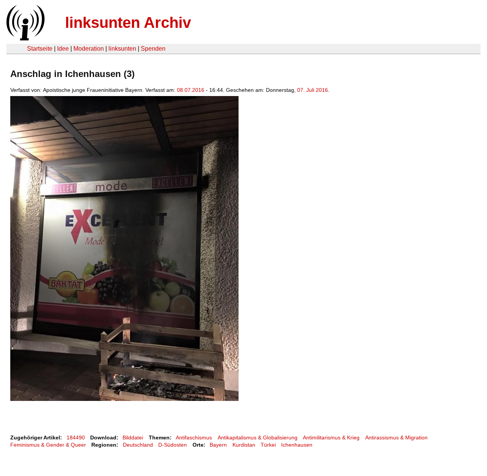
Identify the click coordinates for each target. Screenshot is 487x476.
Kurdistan (243, 445)
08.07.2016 (190, 90)
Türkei (268, 445)
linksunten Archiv (128, 22)
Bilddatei (133, 437)
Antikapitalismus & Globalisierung (258, 437)
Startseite (40, 48)
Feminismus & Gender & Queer (48, 445)
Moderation (88, 48)
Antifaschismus (194, 437)
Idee (63, 48)
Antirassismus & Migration (396, 437)
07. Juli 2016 (312, 90)
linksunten (122, 48)
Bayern (218, 445)
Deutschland (138, 445)
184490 (76, 437)
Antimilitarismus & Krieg (331, 437)
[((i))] (24, 38)
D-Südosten (172, 445)
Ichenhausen (296, 445)
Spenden (153, 48)
